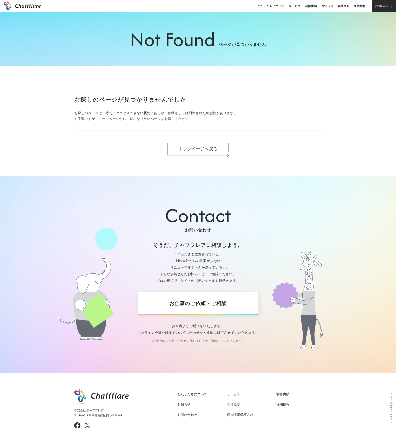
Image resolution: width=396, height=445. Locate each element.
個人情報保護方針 (240, 415)
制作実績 (311, 6)
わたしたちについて (271, 6)
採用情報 (360, 6)
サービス (295, 6)
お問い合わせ (384, 6)
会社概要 (343, 6)
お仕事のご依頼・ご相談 (198, 303)
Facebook (77, 425)
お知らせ (327, 6)
